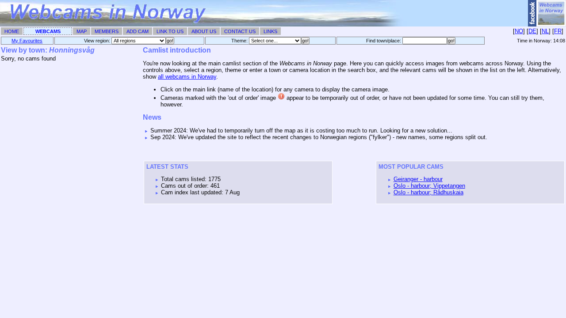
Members (107, 31)
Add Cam (137, 31)
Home (11, 31)
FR (558, 31)
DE (532, 31)
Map (81, 31)
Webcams (48, 31)
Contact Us (240, 31)
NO (519, 31)
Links (270, 31)
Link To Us (170, 31)
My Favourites (26, 40)
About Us (203, 31)
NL (545, 31)
